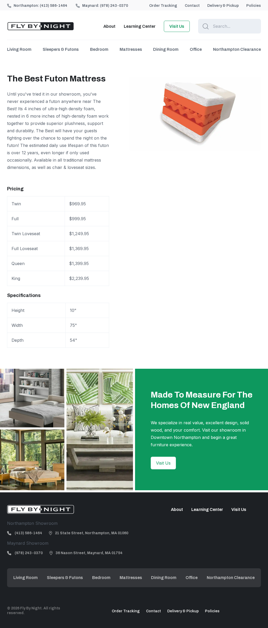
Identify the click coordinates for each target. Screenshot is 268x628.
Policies (253, 6)
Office (196, 49)
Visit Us (176, 26)
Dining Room (165, 49)
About (109, 26)
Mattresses (131, 49)
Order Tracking (163, 6)
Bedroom (99, 49)
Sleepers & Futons (61, 49)
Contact (192, 6)
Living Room (19, 49)
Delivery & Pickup (223, 6)
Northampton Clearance (237, 49)
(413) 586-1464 (53, 6)
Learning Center (139, 26)
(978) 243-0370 (114, 6)
